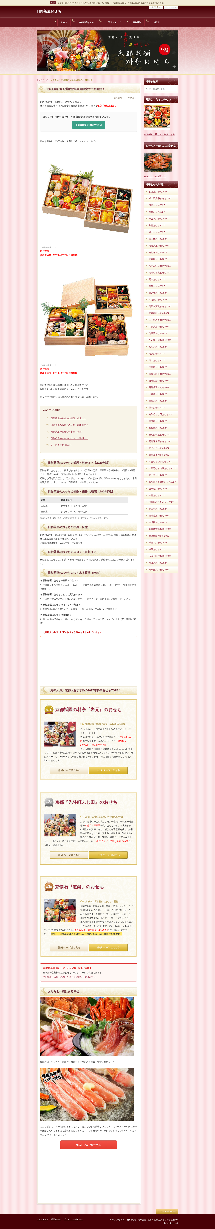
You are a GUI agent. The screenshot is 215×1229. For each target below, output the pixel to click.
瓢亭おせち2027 (157, 407)
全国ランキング (113, 22)
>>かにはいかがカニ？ (155, 176)
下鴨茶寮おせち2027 (159, 326)
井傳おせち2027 (157, 225)
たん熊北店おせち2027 (160, 340)
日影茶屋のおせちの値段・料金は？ (68, 418)
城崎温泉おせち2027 (159, 515)
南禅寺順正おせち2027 (160, 374)
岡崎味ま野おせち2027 (160, 441)
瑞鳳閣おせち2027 (158, 333)
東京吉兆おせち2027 (159, 569)
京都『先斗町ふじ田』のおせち (86, 802)
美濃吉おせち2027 (158, 421)
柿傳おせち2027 (157, 495)
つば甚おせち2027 (158, 563)
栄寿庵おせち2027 (158, 259)
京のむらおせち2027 (159, 448)
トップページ (42, 80)
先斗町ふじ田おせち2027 (161, 414)
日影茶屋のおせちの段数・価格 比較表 (70, 425)
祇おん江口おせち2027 (160, 266)
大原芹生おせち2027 (159, 455)
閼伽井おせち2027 (158, 191)
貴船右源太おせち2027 (160, 306)
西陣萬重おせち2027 (159, 387)
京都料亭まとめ (86, 22)
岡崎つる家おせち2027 (160, 272)
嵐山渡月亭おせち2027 (160, 198)
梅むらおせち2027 (158, 252)
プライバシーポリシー (73, 1219)
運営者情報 (56, 1219)
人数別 (156, 22)
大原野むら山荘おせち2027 (162, 468)
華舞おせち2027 (157, 286)
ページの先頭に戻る (167, 1211)
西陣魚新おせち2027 (159, 380)
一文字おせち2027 (158, 218)
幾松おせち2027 (157, 205)
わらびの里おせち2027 (160, 434)
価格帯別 (137, 22)
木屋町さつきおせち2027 (161, 461)
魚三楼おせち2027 (158, 239)
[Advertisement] (88, 661)
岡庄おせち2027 (157, 279)
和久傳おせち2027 (158, 428)
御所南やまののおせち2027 (162, 482)
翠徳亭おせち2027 (158, 542)
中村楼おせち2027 (158, 367)
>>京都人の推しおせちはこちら (159, 134)
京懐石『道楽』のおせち (79, 886)
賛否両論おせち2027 (159, 536)
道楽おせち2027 (157, 360)
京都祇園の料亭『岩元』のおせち (88, 709)
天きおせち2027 (157, 353)
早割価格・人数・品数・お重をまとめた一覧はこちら (69, 977)
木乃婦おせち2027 (158, 299)
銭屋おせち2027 (157, 549)
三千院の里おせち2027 (160, 320)
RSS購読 (156, 7)
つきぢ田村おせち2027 (160, 556)
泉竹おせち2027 (157, 212)
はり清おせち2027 (158, 394)
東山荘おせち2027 (158, 475)
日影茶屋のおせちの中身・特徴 (66, 431)
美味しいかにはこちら (88, 1145)
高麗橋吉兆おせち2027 (160, 529)
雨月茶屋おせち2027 (159, 245)
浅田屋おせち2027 (158, 488)
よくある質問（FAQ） (62, 445)
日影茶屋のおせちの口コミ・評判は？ (69, 438)
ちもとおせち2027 (158, 347)
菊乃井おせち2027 (158, 293)
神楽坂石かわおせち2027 (161, 502)
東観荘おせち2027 (158, 401)
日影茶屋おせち (49, 11)
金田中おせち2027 (158, 509)
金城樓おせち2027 (158, 522)
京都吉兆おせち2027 (159, 313)
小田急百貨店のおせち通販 (88, 125)
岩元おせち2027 (157, 232)
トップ (64, 22)
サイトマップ (171, 7)
